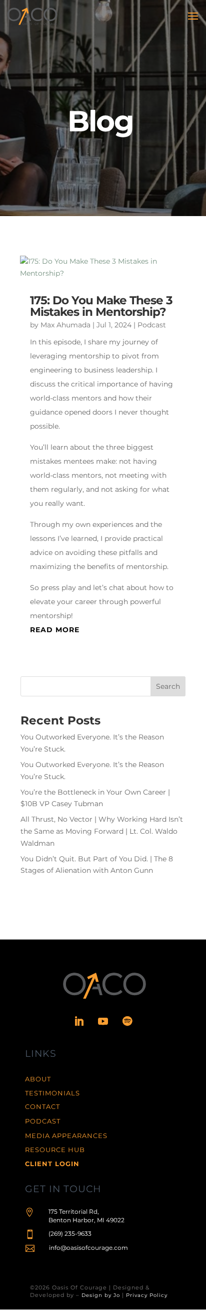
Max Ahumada (65, 324)
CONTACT (42, 1106)
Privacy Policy (147, 1295)
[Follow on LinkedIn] (79, 1021)
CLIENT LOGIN (52, 1164)
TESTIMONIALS (52, 1093)
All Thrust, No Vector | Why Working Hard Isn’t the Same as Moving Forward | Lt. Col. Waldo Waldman (101, 831)
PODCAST (42, 1121)
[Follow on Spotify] (127, 1021)
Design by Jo (101, 1295)
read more (55, 629)
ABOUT (38, 1079)
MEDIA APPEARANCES (66, 1136)
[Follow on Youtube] (103, 1021)
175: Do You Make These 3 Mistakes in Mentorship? (101, 306)
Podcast (152, 324)
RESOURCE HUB (55, 1150)
